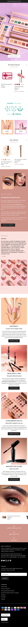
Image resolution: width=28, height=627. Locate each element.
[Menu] (1, 5)
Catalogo (3, 599)
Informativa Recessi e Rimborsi (7, 590)
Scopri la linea (14, 340)
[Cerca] (4, 5)
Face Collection (14, 140)
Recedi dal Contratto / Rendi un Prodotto (10, 592)
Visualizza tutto (14, 66)
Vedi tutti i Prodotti (8, 225)
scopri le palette (14, 433)
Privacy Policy (4, 586)
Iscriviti (5, 578)
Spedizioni (3, 595)
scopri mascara (14, 479)
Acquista (12, 56)
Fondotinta (22, 56)
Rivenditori (3, 597)
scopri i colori (14, 388)
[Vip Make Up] (14, 5)
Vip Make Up (6, 622)
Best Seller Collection (14, 65)
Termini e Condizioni (5, 588)
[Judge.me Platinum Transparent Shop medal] (18, 108)
